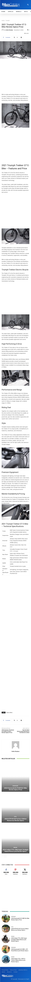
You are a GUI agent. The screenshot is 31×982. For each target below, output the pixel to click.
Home (3, 20)
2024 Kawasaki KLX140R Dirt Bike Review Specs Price (15, 788)
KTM (15, 816)
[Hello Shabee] (3, 30)
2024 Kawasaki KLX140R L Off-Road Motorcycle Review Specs (19, 949)
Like (6, 868)
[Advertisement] (15, 76)
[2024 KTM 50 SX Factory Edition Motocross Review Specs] (15, 807)
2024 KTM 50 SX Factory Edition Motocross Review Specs (16, 819)
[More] (21, 37)
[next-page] (5, 856)
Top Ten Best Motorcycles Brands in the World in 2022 (23, 731)
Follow (15, 868)
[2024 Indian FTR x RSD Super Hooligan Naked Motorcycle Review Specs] (15, 838)
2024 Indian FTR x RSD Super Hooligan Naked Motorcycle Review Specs (15, 850)
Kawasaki (15, 785)
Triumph (8, 20)
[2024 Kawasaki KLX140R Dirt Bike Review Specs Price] (15, 776)
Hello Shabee (9, 30)
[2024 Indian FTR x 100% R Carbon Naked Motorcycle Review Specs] (6, 959)
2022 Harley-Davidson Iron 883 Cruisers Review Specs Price (8, 731)
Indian (15, 847)
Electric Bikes (9, 712)
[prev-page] (3, 856)
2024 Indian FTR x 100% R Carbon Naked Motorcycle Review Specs (18, 960)
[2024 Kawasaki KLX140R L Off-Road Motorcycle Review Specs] (6, 949)
